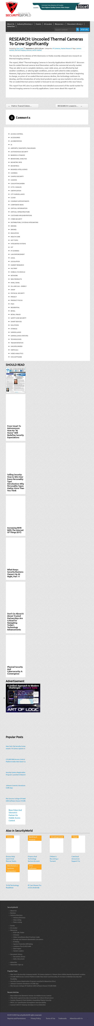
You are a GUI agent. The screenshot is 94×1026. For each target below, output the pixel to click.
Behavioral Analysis (19, 159)
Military (14, 268)
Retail (13, 311)
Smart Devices (16, 321)
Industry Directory (24, 24)
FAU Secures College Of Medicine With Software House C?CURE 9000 (17, 800)
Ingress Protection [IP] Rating (23, 944)
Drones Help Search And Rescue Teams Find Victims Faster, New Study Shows (12, 862)
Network (14, 275)
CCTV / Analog (16, 187)
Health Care (15, 237)
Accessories (15, 137)
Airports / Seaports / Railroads (23, 148)
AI (11, 145)
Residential (15, 307)
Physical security (18, 293)
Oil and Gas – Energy (19, 286)
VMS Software (16, 357)
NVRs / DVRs (15, 283)
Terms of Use (50, 1018)
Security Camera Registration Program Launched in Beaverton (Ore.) (16, 773)
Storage (14, 329)
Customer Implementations (21, 215)
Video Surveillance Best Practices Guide (26, 937)
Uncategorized (16, 346)
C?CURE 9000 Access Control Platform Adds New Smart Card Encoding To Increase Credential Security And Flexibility (16, 760)
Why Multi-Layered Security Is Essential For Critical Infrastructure (32, 998)
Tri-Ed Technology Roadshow (12, 886)
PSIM (12, 304)
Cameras (14, 173)
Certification (16, 191)
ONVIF (13, 290)
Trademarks (62, 1018)
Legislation (15, 261)
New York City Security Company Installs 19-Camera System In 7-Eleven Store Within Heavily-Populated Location (16, 747)
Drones (13, 226)
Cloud (13, 198)
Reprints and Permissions (16, 1018)
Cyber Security (16, 219)
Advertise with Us (76, 1018)
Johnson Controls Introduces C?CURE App (16, 786)
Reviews (13, 913)
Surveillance (16, 332)
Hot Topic (14, 240)
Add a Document (18, 959)
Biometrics (15, 166)
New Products (16, 279)
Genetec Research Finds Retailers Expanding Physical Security (30, 1000)
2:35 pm (35, 48)
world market (36, 50)
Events (38, 24)
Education (15, 233)
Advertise (11, 26)
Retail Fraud (16, 314)
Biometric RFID (16, 162)
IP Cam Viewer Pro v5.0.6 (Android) (34, 886)
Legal (13, 258)
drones (13, 229)
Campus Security (17, 176)
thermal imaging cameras (23, 50)
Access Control (17, 134)
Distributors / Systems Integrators (24, 222)
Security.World (22, 1015)
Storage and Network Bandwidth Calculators (28, 939)
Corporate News (17, 205)
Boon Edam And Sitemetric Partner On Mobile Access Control (30, 996)
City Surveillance (18, 194)
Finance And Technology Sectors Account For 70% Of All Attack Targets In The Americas (34, 862)
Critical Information (19, 208)
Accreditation (16, 141)
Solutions (15, 325)
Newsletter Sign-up (16, 965)
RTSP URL (84, 29)
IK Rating (16, 942)
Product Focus (16, 300)
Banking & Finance (18, 155)
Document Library (74, 24)
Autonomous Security (19, 152)
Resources (59, 24)
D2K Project (17, 948)
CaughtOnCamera (18, 183)
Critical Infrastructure (20, 212)
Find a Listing (17, 922)
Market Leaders (18, 951)
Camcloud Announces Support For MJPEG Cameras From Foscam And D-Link (78, 862)
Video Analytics (17, 353)
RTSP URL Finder (18, 932)
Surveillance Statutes (19, 336)
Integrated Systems (18, 244)
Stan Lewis (19, 48)
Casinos (14, 180)
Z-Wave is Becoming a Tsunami (54, 858)
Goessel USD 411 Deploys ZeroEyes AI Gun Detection (28, 1005)
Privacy (14, 297)
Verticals (14, 350)
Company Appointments (20, 201)
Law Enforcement (18, 254)
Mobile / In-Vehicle (18, 272)
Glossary (16, 935)
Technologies (16, 339)
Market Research (66, 48)
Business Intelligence (19, 169)
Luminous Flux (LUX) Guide (22, 946)
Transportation (17, 343)
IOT (12, 247)
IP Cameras (56, 48)
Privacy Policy (36, 1018)
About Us (10, 24)
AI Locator (48, 24)
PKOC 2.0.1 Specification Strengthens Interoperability (28, 1002)
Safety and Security (18, 318)
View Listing (17, 920)
